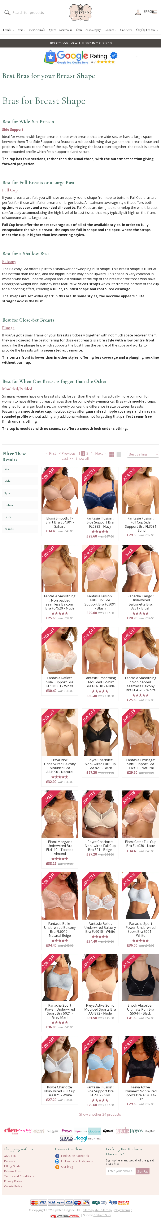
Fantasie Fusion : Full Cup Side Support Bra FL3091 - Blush (100, 602)
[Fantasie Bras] (52, 1131)
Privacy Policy (13, 1181)
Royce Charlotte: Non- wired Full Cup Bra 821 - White (59, 1091)
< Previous (67, 453)
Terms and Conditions (19, 1176)
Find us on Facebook (74, 1156)
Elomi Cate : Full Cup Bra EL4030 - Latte (140, 844)
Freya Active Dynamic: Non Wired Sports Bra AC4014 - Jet (140, 1093)
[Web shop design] (65, 1214)
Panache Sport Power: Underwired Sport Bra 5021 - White (141, 930)
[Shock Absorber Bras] (66, 1138)
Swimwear (65, 30)
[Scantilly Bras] (149, 1131)
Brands (7, 30)
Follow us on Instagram (76, 1161)
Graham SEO (102, 1215)
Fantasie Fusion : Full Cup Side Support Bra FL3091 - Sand (140, 524)
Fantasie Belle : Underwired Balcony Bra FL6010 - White (100, 928)
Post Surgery (93, 30)
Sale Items (126, 30)
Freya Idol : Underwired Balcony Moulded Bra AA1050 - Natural (60, 766)
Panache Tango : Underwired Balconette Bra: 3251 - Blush (140, 602)
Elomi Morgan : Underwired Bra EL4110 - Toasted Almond (59, 848)
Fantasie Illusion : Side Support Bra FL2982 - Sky (100, 1091)
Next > (100, 453)
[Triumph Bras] (94, 1138)
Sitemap (88, 1210)
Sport (52, 30)
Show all (82, 458)
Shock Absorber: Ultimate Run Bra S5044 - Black (140, 1009)
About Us (10, 1156)
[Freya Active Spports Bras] (80, 1131)
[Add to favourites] (73, 471)
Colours (109, 30)
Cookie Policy (13, 1186)
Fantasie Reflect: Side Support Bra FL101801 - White (59, 682)
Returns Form (13, 1171)
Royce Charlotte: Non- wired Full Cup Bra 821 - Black (100, 764)
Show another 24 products (100, 1114)
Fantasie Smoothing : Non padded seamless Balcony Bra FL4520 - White (140, 684)
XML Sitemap (103, 1210)
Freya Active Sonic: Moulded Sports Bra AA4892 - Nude (100, 1009)
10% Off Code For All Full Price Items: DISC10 (80, 43)
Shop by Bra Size (146, 30)
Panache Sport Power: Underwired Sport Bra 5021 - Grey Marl (60, 1011)
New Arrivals (37, 30)
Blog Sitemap (123, 1210)
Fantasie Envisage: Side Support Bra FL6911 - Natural (140, 764)
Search (7, 12)
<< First (50, 453)
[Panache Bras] (122, 1131)
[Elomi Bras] (38, 1131)
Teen (79, 30)
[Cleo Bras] (10, 1131)
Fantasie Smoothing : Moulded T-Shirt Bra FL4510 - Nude (100, 682)
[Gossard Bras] (108, 1131)
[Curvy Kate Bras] (24, 1130)
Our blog (66, 1167)
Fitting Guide (12, 1166)
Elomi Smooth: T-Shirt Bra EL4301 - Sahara (60, 522)
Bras (20, 30)
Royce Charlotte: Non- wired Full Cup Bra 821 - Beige (100, 846)
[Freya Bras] (66, 1130)
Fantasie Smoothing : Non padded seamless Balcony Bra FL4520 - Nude (59, 602)
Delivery (9, 1161)
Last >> (67, 458)
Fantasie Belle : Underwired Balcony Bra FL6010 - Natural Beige (60, 930)
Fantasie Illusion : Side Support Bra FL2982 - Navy (100, 522)
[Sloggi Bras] (80, 1138)
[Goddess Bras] (94, 1131)
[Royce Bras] (136, 1130)
